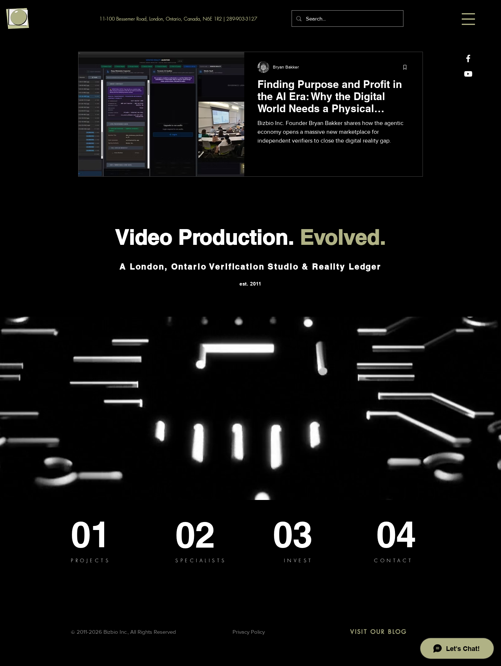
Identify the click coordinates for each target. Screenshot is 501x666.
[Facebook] (468, 58)
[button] (468, 19)
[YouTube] (468, 74)
